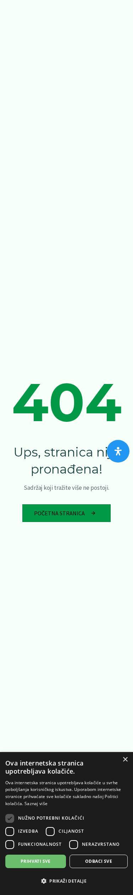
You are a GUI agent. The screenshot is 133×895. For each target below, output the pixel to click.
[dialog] (66, 823)
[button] (66, 881)
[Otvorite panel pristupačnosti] (118, 451)
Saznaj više (36, 804)
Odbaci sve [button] (98, 861)
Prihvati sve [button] (36, 861)
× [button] (125, 759)
